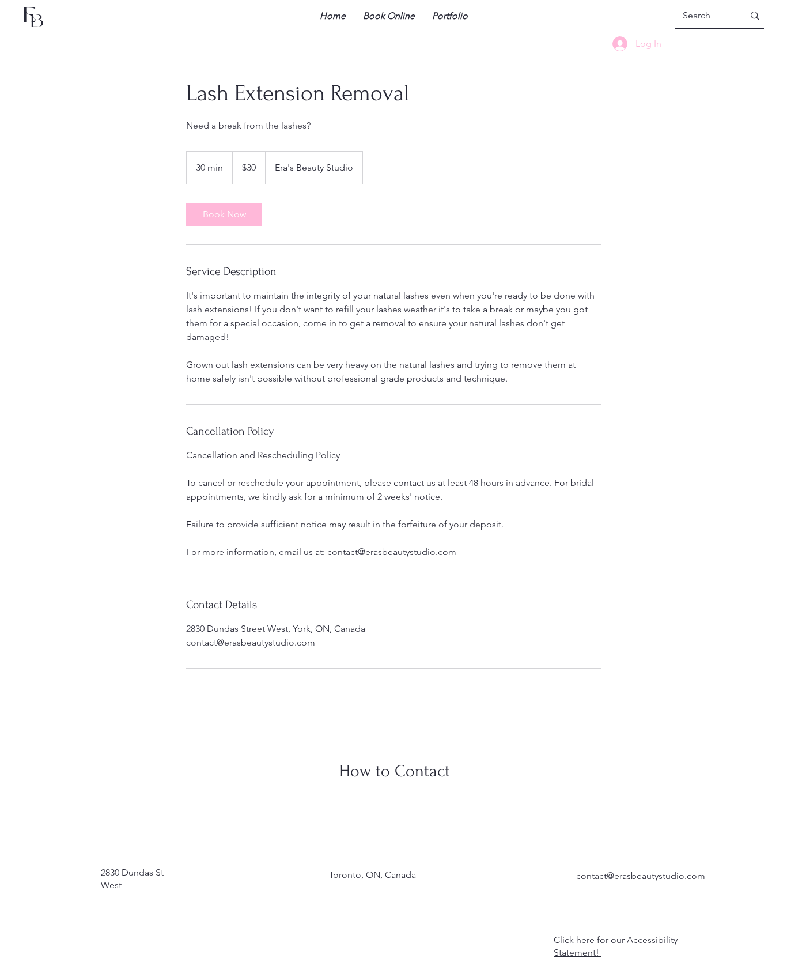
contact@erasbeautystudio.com (640, 875)
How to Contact (394, 770)
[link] (224, 214)
